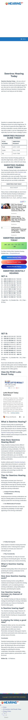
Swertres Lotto (22, 172)
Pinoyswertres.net (15, 253)
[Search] (5, 714)
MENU (24, 39)
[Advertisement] (14, 21)
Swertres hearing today (7, 432)
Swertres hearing (19, 462)
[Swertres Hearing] (14, 3)
